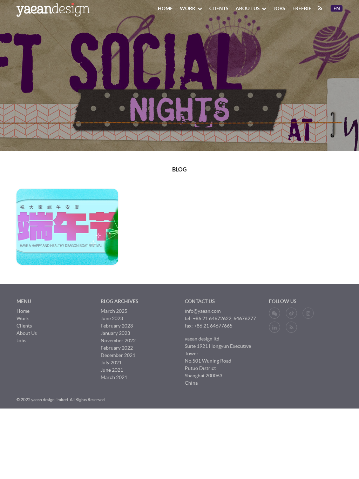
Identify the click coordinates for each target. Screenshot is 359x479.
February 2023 (117, 326)
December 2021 (118, 355)
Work (188, 8)
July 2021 (111, 362)
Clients (219, 8)
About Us (248, 8)
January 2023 (115, 333)
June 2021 (112, 370)
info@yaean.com (203, 311)
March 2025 (114, 311)
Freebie (301, 8)
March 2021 (114, 377)
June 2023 (112, 318)
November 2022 (118, 340)
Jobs (279, 8)
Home (165, 8)
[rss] (320, 8)
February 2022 (117, 348)
